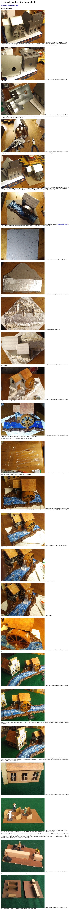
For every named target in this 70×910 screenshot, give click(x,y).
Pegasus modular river (62, 224)
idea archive (10, 5)
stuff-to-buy (5, 5)
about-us (13, 5)
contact (17, 5)
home (2, 5)
